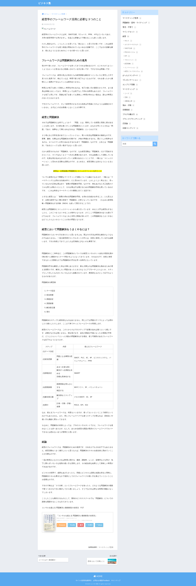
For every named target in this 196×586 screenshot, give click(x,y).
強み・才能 (128, 105)
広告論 (126, 123)
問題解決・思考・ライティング (136, 23)
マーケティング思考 (106, 547)
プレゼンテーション (131, 80)
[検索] (155, 144)
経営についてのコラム (133, 71)
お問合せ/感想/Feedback (101, 580)
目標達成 (127, 110)
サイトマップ (115, 580)
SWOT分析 (129, 48)
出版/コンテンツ (130, 128)
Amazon (61, 525)
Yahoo (99, 525)
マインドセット (130, 32)
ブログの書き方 (130, 114)
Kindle (72, 525)
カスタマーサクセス (132, 44)
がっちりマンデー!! (131, 75)
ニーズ (128, 93)
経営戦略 (129, 63)
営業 (127, 97)
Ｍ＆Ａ (128, 41)
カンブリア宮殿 (130, 85)
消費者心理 (130, 101)
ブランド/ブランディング (134, 119)
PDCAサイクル (131, 52)
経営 (126, 36)
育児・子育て (129, 27)
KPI (127, 56)
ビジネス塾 (44, 3)
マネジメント (130, 60)
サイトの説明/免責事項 (83, 580)
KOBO (90, 525)
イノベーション (131, 67)
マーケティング (130, 89)
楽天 (81, 525)
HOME (99, 576)
